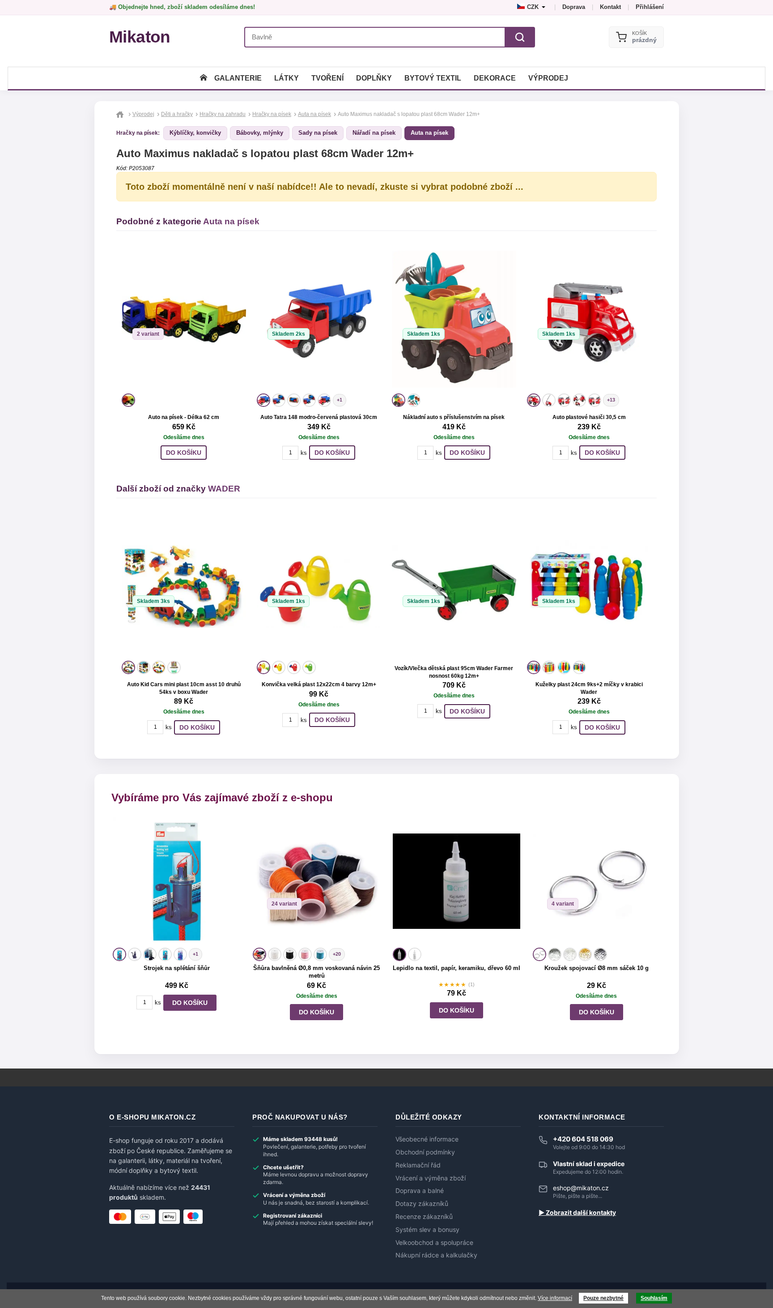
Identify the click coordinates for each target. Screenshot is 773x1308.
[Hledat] (520, 37)
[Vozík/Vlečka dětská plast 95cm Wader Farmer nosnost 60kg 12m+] (454, 586)
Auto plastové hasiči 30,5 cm (589, 417)
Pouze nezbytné (603, 1298)
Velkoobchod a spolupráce (434, 1242)
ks (304, 452)
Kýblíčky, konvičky (195, 132)
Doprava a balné (419, 1190)
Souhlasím (654, 1298)
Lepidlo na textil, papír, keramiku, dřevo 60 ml (456, 968)
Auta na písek (429, 132)
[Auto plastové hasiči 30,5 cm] (589, 319)
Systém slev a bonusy (427, 1229)
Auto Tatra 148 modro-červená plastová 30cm (318, 417)
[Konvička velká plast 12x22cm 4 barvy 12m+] (319, 586)
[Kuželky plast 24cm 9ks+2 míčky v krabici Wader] (589, 586)
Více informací (555, 1298)
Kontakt (610, 7)
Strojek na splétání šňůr (177, 968)
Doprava (573, 7)
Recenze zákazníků (424, 1216)
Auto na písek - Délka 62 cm (183, 417)
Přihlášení (650, 7)
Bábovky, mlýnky (259, 132)
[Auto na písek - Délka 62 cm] (184, 319)
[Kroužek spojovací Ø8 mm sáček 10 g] (596, 881)
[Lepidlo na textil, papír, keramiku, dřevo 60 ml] (456, 881)
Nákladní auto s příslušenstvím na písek (454, 417)
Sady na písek (317, 132)
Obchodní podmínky (425, 1152)
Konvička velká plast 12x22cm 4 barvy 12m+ (319, 684)
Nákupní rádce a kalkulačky (436, 1255)
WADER (224, 488)
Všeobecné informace (427, 1139)
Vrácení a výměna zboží (430, 1178)
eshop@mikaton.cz (581, 1188)
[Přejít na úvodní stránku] (121, 114)
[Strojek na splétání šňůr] (176, 881)
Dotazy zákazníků (421, 1203)
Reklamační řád (418, 1165)
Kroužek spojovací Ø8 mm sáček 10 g (596, 968)
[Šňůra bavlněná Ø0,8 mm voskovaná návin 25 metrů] (316, 881)
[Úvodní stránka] (203, 78)
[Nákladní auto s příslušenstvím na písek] (454, 319)
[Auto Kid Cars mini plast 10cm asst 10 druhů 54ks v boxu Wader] (184, 586)
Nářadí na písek (374, 132)
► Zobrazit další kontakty (577, 1212)
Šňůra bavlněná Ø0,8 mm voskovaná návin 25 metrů (316, 972)
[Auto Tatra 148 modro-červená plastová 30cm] (319, 319)
